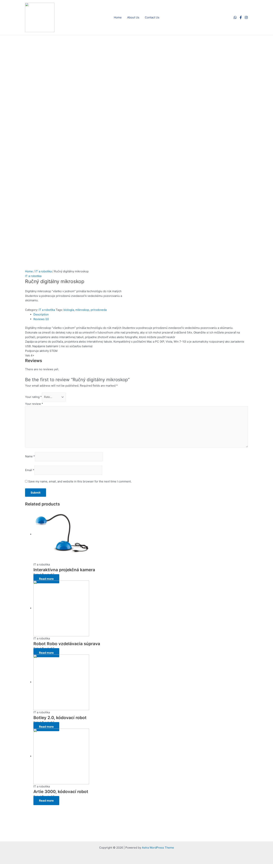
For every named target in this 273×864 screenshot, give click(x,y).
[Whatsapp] (235, 17)
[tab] (140, 314)
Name (30, 456)
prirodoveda (99, 310)
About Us (133, 17)
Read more (46, 579)
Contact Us (152, 17)
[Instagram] (246, 17)
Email (29, 470)
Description (41, 314)
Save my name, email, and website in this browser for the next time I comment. (79, 481)
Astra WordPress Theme (158, 847)
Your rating (33, 397)
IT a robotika (43, 271)
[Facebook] (240, 17)
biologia (69, 310)
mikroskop (82, 310)
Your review (34, 404)
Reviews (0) (41, 319)
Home (118, 17)
